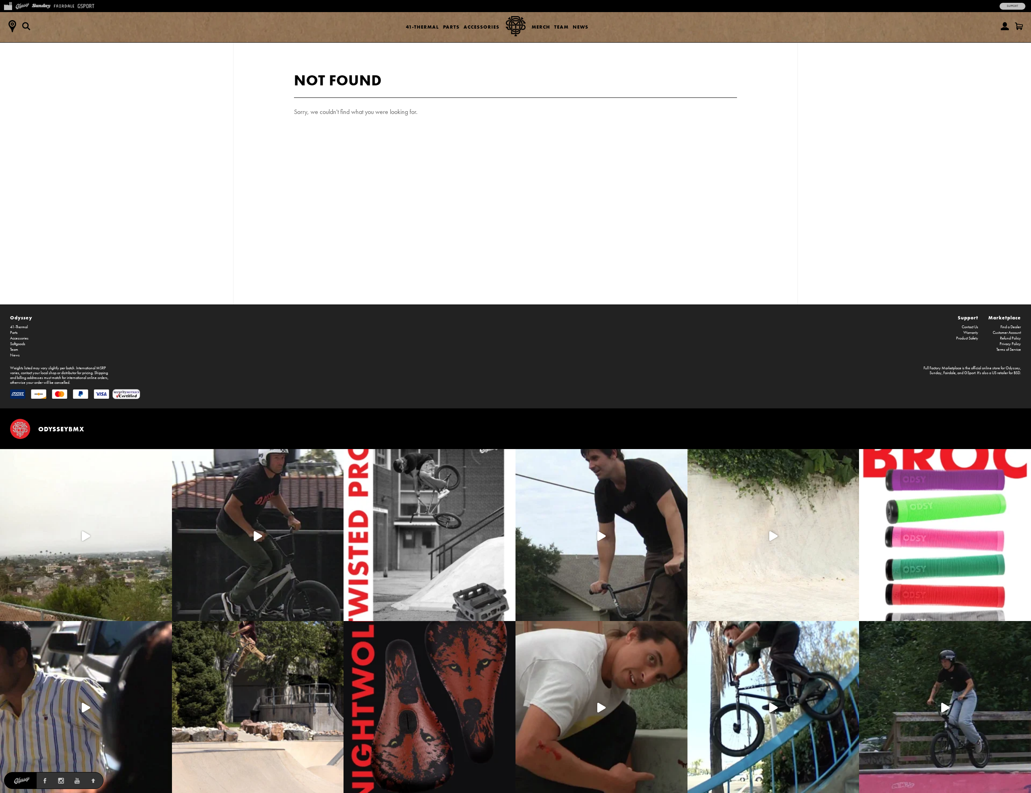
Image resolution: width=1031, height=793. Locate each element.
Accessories (481, 27)
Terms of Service (1008, 349)
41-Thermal (422, 27)
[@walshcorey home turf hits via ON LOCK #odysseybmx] (773, 535)
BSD (1017, 373)
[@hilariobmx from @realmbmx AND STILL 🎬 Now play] (86, 707)
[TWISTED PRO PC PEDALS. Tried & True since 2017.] (430, 535)
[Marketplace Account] (1005, 26)
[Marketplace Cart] (1019, 26)
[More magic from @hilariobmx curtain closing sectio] (601, 707)
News (580, 27)
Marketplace (1004, 318)
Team (561, 27)
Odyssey (21, 318)
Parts (451, 27)
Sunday (936, 373)
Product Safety (967, 338)
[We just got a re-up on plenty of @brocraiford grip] (945, 535)
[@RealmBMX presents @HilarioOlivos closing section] (773, 707)
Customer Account (1007, 332)
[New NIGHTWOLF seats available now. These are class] (430, 707)
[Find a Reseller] (12, 26)
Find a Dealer (1010, 327)
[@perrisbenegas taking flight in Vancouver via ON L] (945, 707)
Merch (541, 27)
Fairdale (949, 373)
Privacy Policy (1010, 344)
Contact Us (970, 327)
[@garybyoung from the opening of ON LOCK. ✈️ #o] (258, 535)
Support (1012, 6)
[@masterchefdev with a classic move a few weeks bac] (258, 707)
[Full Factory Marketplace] (8, 5)
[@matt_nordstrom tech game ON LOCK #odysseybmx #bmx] (601, 535)
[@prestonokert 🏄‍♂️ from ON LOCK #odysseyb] (86, 535)
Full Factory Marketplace (942, 368)
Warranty (970, 332)
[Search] (26, 26)
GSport (969, 373)
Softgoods (17, 344)
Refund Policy (1010, 338)
